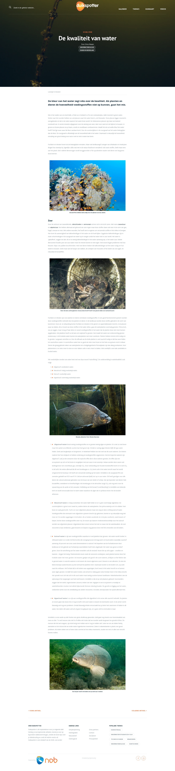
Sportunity (92, 758)
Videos (163, 9)
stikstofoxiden (76, 224)
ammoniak (87, 224)
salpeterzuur (54, 227)
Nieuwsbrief (73, 736)
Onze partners (93, 730)
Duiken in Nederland (87, 50)
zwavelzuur (121, 224)
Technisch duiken (117, 739)
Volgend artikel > (139, 711)
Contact (91, 733)
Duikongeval (73, 739)
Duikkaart (149, 9)
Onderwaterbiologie (87, 47)
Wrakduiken (131, 739)
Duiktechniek (133, 744)
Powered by (32, 760)
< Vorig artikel (34, 711)
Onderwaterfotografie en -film (121, 734)
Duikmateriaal (116, 730)
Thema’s (136, 9)
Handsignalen (73, 733)
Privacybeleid (93, 739)
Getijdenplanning (74, 730)
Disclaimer (92, 736)
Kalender (123, 9)
